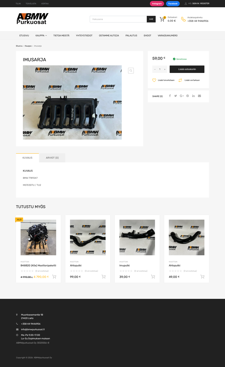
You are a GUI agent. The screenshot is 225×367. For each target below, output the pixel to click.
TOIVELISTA (31, 3)
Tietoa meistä (61, 35)
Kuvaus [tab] (27, 157)
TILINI (18, 3)
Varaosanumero (167, 35)
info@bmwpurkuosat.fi (33, 329)
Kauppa (40, 35)
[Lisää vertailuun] (55, 226)
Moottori (25, 262)
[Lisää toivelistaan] (55, 221)
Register (204, 3)
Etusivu (24, 35)
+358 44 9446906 (195, 20)
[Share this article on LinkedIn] (193, 96)
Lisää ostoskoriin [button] (54, 277)
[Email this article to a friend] (199, 96)
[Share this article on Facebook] (169, 96)
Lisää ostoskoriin (187, 69)
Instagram (157, 3)
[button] (131, 70)
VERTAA (45, 3)
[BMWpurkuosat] (32, 23)
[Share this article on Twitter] (175, 96)
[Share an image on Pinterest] (187, 96)
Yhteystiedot (84, 35)
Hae (151, 19)
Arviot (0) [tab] (52, 157)
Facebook (172, 3)
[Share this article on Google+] (181, 96)
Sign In (195, 3)
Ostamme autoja (109, 35)
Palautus (131, 35)
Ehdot (147, 35)
